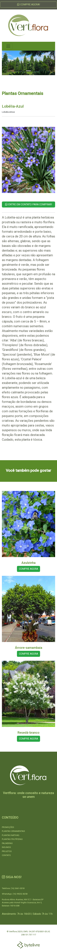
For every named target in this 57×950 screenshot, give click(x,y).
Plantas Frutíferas (12, 839)
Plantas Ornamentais (13, 831)
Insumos (6, 847)
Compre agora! (30, 4)
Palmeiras (7, 843)
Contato (6, 855)
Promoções (8, 827)
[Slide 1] (28, 71)
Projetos (7, 851)
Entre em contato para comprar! (30, 204)
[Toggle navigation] (8, 46)
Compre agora (28, 568)
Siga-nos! (13, 877)
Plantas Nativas (10, 835)
